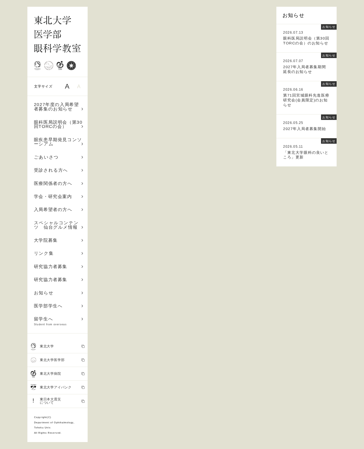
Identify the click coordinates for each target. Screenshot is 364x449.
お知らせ (44, 292)
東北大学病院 (50, 373)
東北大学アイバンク (56, 387)
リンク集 (44, 253)
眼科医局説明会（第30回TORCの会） (58, 124)
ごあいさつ (46, 157)
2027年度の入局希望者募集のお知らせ (56, 106)
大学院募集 (46, 240)
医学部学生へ (48, 305)
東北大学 (47, 346)
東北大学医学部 (52, 360)
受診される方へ (51, 170)
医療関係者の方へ (53, 183)
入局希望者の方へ (53, 209)
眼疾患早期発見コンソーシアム (58, 141)
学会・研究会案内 (53, 196)
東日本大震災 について (46, 400)
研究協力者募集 (50, 266)
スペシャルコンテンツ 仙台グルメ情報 (56, 225)
